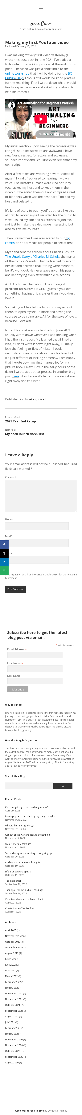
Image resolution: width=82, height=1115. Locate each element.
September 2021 (14, 1010)
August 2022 (11, 953)
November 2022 (14, 936)
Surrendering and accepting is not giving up (28, 853)
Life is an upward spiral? (18, 871)
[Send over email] (4, 570)
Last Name (13, 675)
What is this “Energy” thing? (19, 825)
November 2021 (14, 999)
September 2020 (14, 1056)
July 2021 (10, 1022)
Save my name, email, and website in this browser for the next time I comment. (41, 576)
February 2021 (13, 1028)
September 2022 (14, 947)
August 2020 (11, 1062)
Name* (9, 519)
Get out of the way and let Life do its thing (27, 834)
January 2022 (12, 987)
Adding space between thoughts (22, 862)
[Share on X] (4, 553)
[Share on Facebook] (4, 544)
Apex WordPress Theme (29, 1110)
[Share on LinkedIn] (4, 562)
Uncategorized (34, 399)
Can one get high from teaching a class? (26, 807)
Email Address (17, 649)
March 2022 (11, 976)
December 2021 (14, 993)
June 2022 (10, 964)
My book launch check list (24, 434)
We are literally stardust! (18, 844)
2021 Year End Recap (20, 421)
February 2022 (13, 982)
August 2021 (11, 1016)
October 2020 (12, 1051)
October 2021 (12, 1005)
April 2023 (10, 930)
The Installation (13, 880)
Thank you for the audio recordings (24, 890)
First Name (15, 663)
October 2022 (12, 941)
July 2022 (10, 959)
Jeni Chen (41, 24)
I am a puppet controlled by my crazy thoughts (30, 816)
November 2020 (14, 1045)
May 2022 (10, 970)
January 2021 (12, 1033)
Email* (8, 536)
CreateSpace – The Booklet (19, 908)
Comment (10, 477)
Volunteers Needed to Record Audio (24, 899)
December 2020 (14, 1039)
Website (9, 553)
